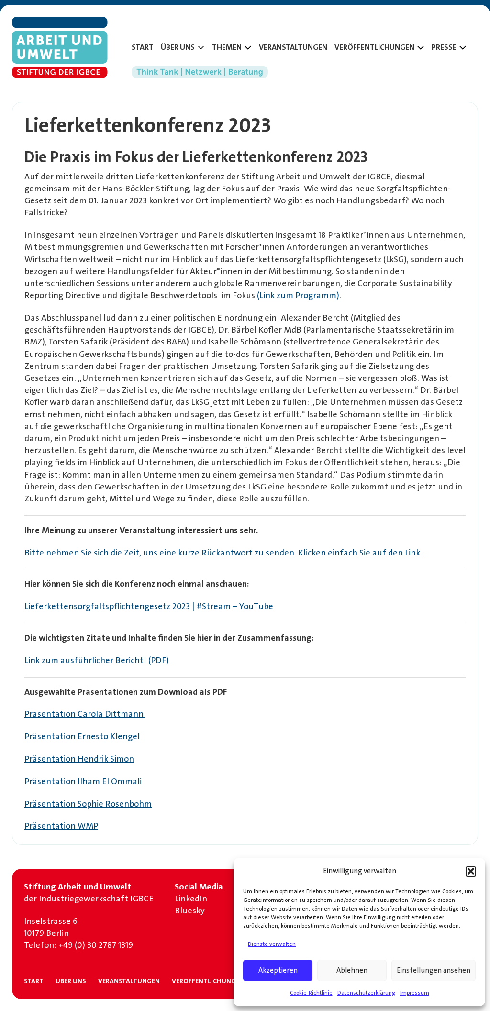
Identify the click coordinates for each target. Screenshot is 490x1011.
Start (143, 47)
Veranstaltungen (293, 47)
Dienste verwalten (272, 944)
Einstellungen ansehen (433, 970)
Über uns (71, 981)
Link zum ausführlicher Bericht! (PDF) (96, 660)
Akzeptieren (278, 970)
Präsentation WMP (61, 826)
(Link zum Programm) (298, 295)
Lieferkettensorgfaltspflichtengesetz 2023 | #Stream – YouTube (148, 606)
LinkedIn (191, 898)
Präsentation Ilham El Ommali (83, 781)
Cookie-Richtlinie (311, 993)
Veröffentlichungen (208, 981)
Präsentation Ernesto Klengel (82, 736)
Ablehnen (352, 970)
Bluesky (190, 910)
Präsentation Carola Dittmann (84, 714)
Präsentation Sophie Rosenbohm (88, 804)
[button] (471, 871)
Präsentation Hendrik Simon (79, 759)
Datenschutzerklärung (366, 993)
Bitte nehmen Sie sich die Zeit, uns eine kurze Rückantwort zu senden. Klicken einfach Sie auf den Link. (223, 552)
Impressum (414, 993)
